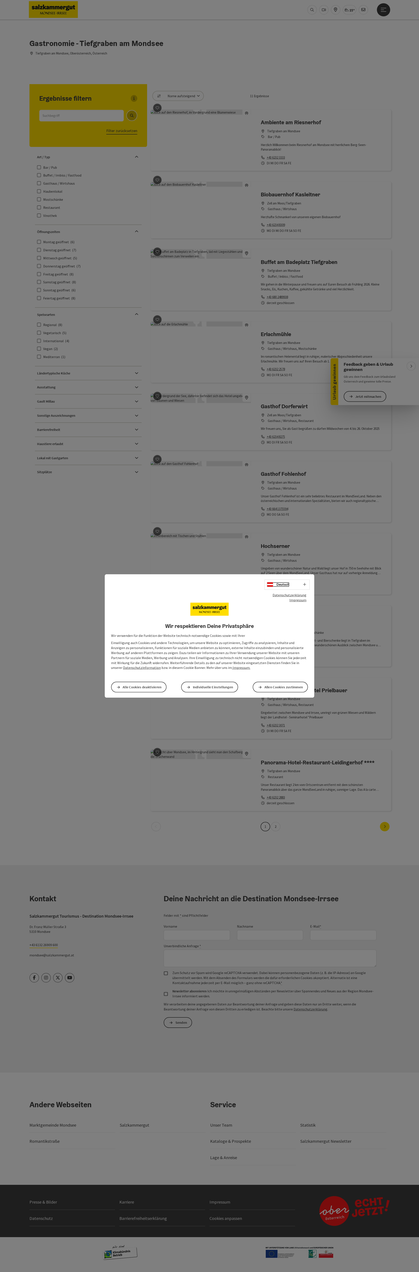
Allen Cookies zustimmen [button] (283, 687)
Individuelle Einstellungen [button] (213, 687)
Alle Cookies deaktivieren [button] (142, 687)
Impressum (297, 600)
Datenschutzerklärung (289, 595)
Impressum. (241, 667)
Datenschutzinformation (142, 667)
